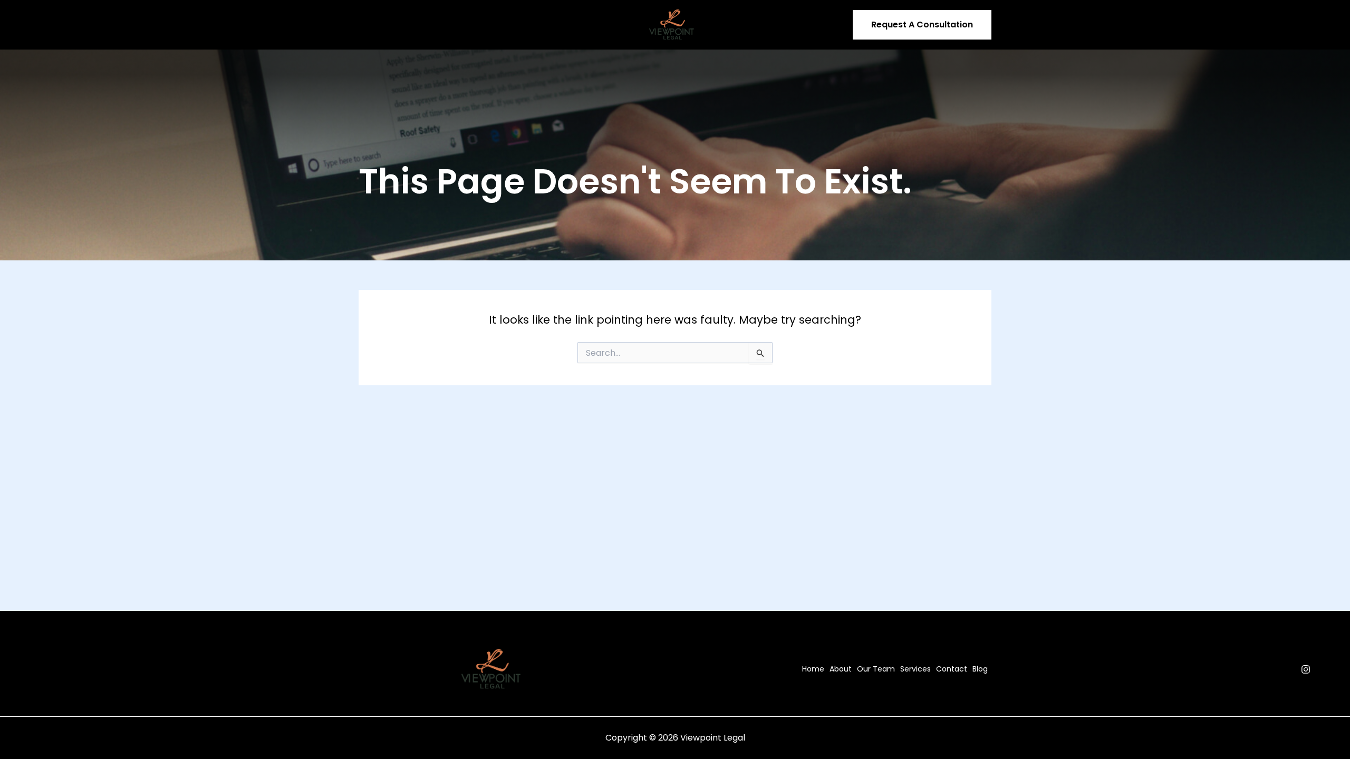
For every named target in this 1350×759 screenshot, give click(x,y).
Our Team (459, 25)
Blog (601, 25)
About (414, 25)
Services (508, 25)
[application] (528, 25)
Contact (562, 25)
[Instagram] (1305, 669)
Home (377, 25)
